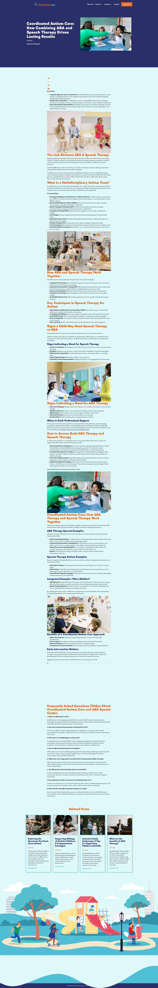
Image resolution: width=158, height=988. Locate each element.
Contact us (50, 659)
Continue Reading (32, 44)
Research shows (52, 158)
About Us (90, 4)
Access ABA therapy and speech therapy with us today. (63, 469)
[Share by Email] (79, 88)
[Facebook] (79, 78)
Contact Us (126, 4)
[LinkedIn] (79, 85)
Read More (31, 868)
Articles (116, 4)
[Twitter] (79, 82)
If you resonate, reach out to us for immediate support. (73, 429)
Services (98, 4)
